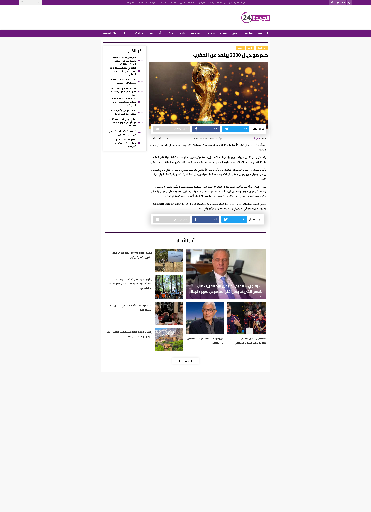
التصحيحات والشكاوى (187, 2)
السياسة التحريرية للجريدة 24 (168, 2)
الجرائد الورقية (111, 33)
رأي (159, 33)
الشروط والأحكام (151, 2)
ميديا (127, 33)
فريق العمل (228, 2)
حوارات (139, 33)
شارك (216, 129)
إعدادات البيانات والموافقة (205, 2)
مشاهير (170, 33)
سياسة (249, 33)
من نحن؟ (219, 2)
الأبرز (250, 48)
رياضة (211, 33)
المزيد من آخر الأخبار (185, 360)
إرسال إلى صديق (181, 129)
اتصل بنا (243, 2)
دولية (183, 33)
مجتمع (236, 33)
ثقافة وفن (197, 33)
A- (160, 138)
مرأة (150, 33)
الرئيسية (263, 33)
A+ (154, 138)
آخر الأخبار (261, 48)
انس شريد (255, 138)
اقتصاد (223, 33)
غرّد (245, 129)
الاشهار (236, 2)
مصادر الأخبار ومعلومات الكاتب (133, 2)
